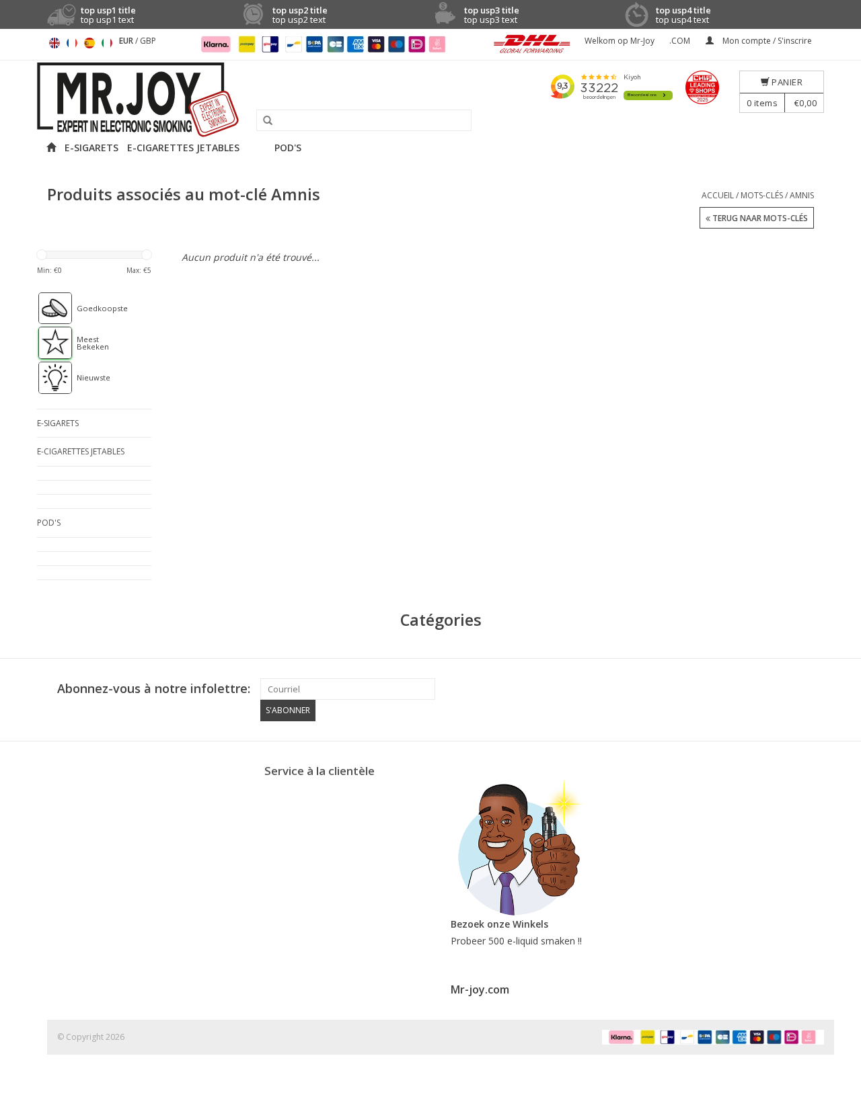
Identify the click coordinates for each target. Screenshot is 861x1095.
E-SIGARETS (91, 147)
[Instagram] (813, 689)
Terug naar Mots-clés (759, 218)
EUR (127, 40)
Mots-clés (762, 195)
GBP (148, 40)
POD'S (287, 147)
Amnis (802, 195)
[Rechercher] (263, 121)
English (54, 43)
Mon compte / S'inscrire (766, 40)
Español (89, 43)
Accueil (718, 195)
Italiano (107, 43)
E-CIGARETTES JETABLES (183, 147)
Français (72, 43)
